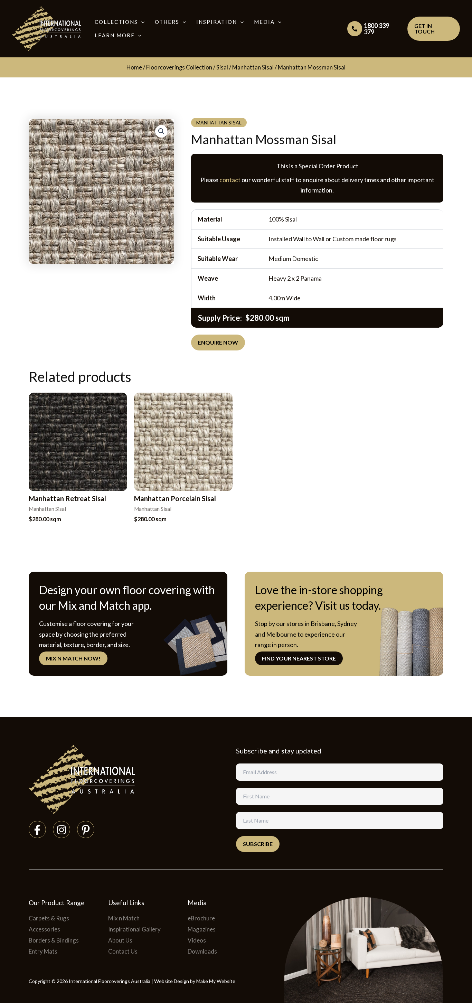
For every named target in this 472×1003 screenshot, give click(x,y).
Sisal (222, 67)
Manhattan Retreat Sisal (67, 498)
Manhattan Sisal (253, 67)
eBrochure (201, 918)
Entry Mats (43, 951)
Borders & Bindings (54, 940)
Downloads (202, 951)
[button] (141, 22)
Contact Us (123, 951)
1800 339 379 (376, 29)
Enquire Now (218, 342)
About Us (120, 940)
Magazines (202, 929)
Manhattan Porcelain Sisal (175, 498)
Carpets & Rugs (49, 918)
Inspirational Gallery (134, 929)
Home (134, 67)
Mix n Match (124, 918)
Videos (197, 940)
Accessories (44, 929)
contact (229, 180)
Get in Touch (424, 28)
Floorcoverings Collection (179, 67)
